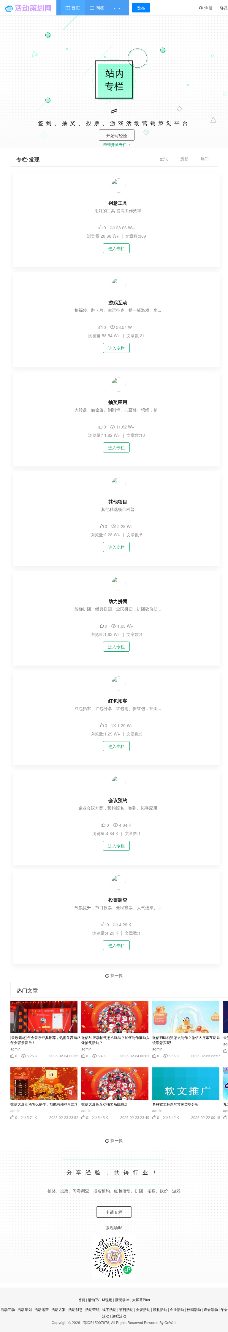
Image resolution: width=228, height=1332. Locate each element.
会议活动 (143, 1309)
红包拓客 (117, 700)
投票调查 (117, 899)
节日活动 (126, 1309)
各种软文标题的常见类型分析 (175, 1103)
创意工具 (117, 202)
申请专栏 (114, 1212)
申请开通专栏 (115, 145)
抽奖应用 (117, 402)
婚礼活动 (160, 1309)
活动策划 (25, 1309)
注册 (208, 8)
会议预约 (117, 800)
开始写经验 (116, 135)
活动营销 (92, 1309)
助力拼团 (117, 601)
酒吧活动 (119, 1315)
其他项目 (117, 501)
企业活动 (177, 1309)
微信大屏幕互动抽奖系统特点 (104, 1103)
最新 (184, 159)
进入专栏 (116, 248)
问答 (99, 7)
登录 (224, 8)
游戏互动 (117, 302)
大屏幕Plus (141, 1299)
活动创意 (75, 1309)
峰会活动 (211, 1309)
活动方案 (58, 1309)
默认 (164, 159)
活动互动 (8, 1309)
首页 (75, 7)
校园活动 (194, 1309)
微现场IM (122, 1299)
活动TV (93, 1299)
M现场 (107, 1299)
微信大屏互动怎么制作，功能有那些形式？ (44, 1103)
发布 (141, 8)
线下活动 (109, 1309)
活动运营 (41, 1309)
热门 (204, 159)
